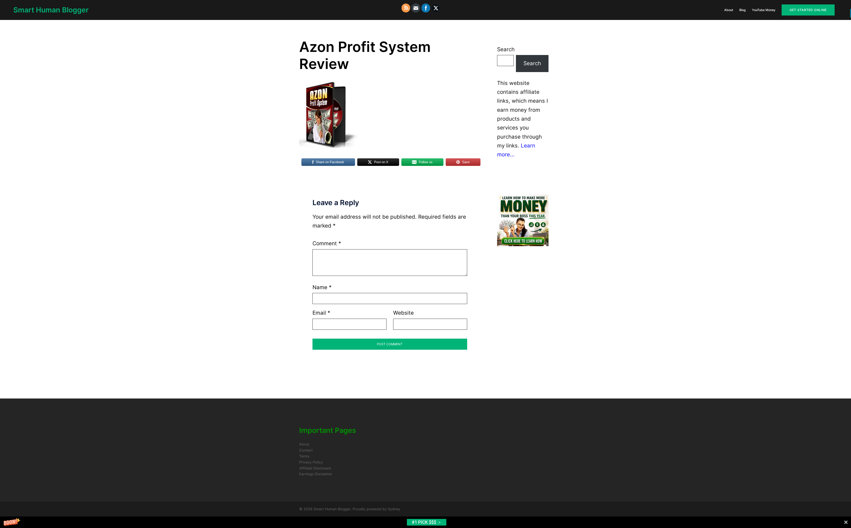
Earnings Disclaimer (315, 474)
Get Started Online (808, 10)
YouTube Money (763, 10)
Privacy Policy (311, 462)
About (728, 10)
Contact (306, 450)
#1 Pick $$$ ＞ (427, 522)
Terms (304, 456)
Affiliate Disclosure (315, 468)
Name (322, 287)
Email (321, 313)
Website (403, 313)
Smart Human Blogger (51, 10)
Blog (742, 10)
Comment (326, 243)
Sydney (394, 509)
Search (506, 49)
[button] (425, 522)
